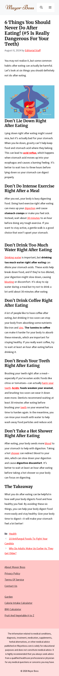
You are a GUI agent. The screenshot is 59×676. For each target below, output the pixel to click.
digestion (30, 208)
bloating (9, 281)
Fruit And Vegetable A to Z (19, 615)
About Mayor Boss (15, 567)
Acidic (15, 388)
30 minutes (33, 218)
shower (15, 453)
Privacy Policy (12, 573)
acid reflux (29, 152)
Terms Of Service (14, 579)
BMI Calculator (13, 609)
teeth (23, 407)
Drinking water (13, 257)
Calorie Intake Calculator (18, 603)
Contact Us (11, 586)
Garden (9, 596)
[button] (41, 7)
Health (12, 533)
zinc (21, 327)
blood (48, 443)
